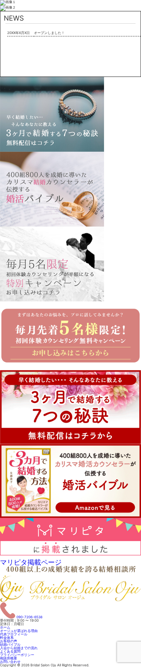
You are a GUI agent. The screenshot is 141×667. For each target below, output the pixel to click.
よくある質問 (10, 651)
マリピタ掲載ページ (31, 562)
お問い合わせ (10, 661)
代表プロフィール (13, 634)
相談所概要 (8, 658)
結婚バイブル (10, 644)
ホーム (5, 627)
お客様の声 (8, 641)
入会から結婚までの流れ (19, 648)
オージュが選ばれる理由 (19, 631)
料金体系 (7, 637)
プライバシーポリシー (17, 655)
